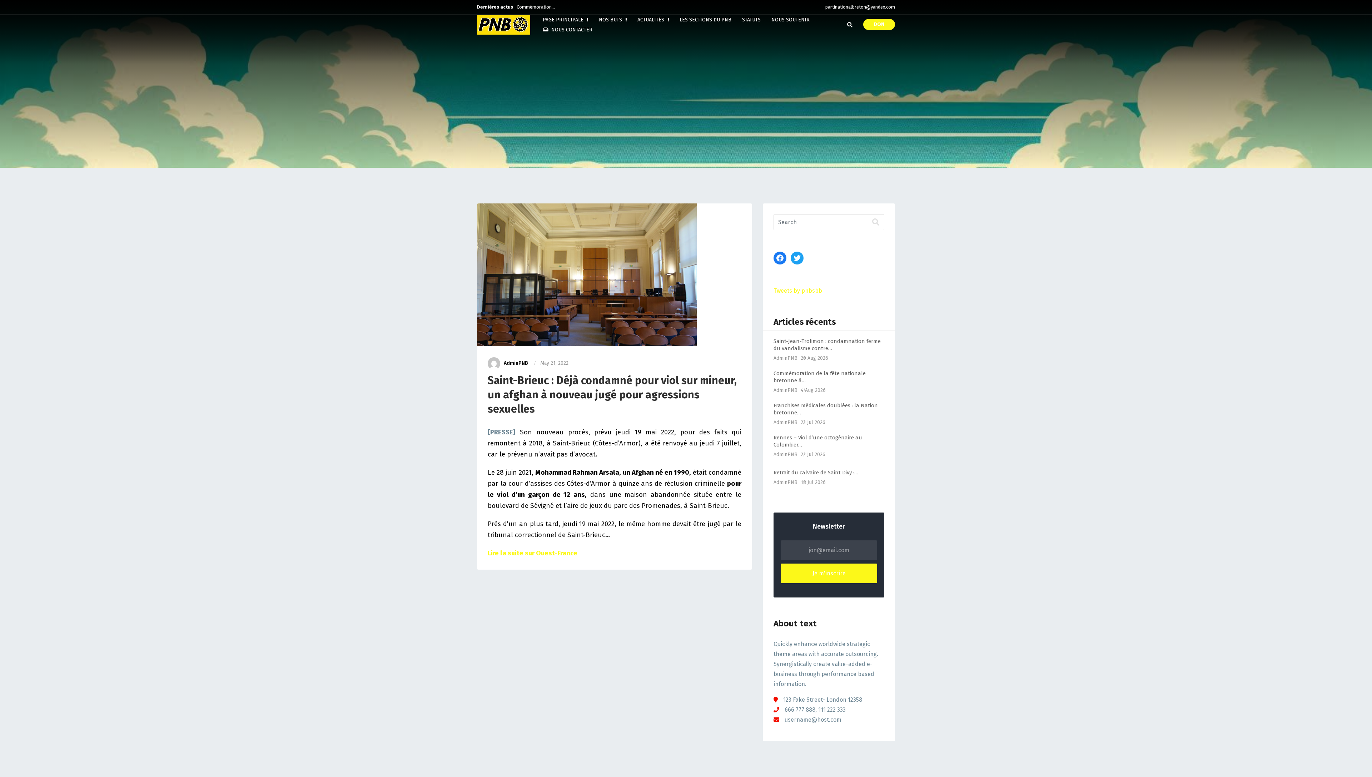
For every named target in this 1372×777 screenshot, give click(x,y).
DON (879, 24)
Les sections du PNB (705, 20)
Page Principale (564, 20)
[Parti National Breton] (503, 25)
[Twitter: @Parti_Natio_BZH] (797, 258)
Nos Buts (611, 20)
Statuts (751, 20)
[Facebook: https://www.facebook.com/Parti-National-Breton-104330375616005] (780, 258)
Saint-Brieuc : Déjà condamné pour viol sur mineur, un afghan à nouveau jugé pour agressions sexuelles (612, 394)
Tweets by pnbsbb (798, 290)
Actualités (651, 20)
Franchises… (529, 7)
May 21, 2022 (554, 363)
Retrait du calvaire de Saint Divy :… (816, 472)
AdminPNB (516, 363)
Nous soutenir (790, 20)
